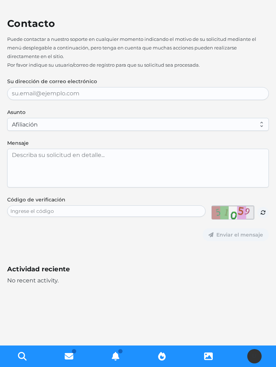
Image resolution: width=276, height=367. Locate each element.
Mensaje (18, 143)
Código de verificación (36, 199)
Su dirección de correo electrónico (52, 81)
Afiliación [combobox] (25, 124)
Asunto (16, 112)
